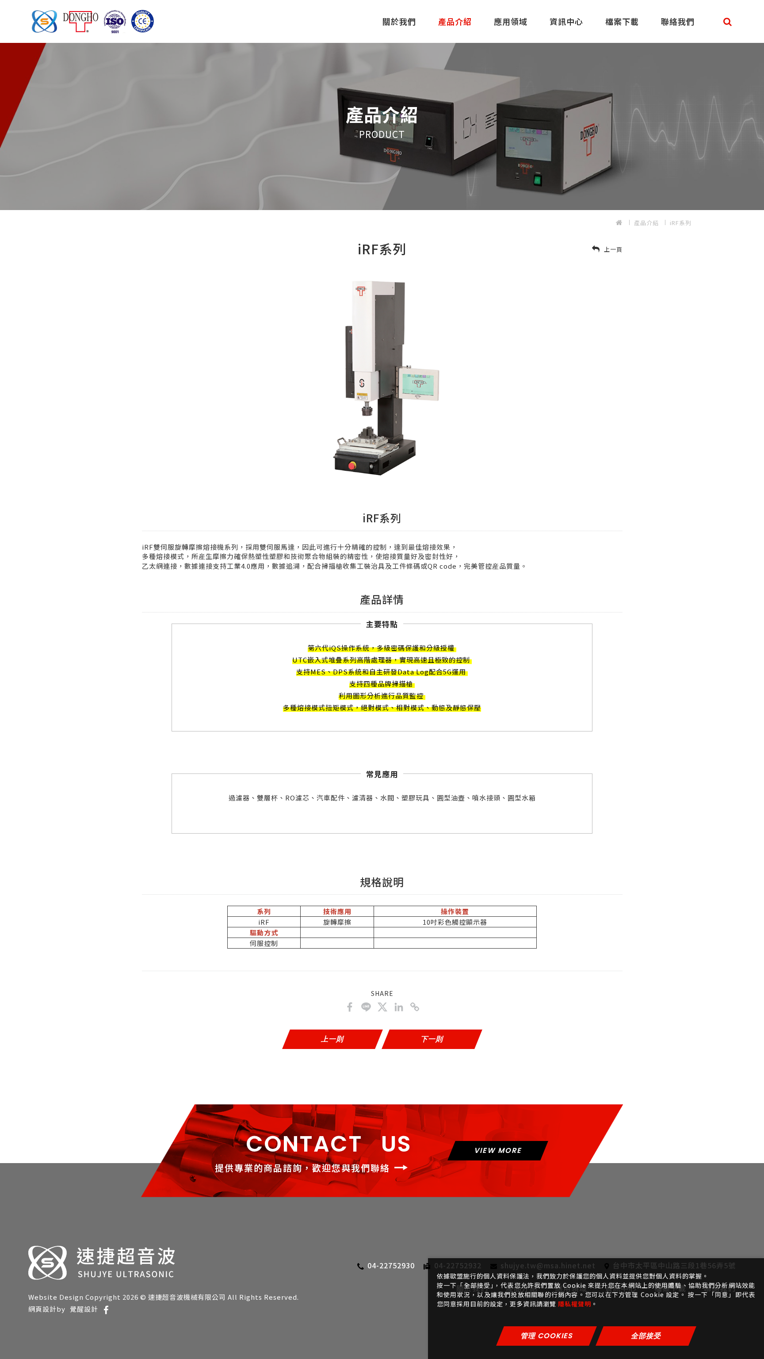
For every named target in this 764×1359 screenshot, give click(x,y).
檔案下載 (622, 21)
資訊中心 (566, 21)
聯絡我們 (678, 21)
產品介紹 (455, 21)
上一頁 (612, 249)
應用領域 (510, 21)
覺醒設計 (84, 1308)
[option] (382, 120)
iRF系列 (680, 222)
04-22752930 (391, 1265)
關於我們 (399, 21)
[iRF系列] (350, 1007)
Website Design (56, 1297)
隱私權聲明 (574, 1303)
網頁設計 (42, 1308)
